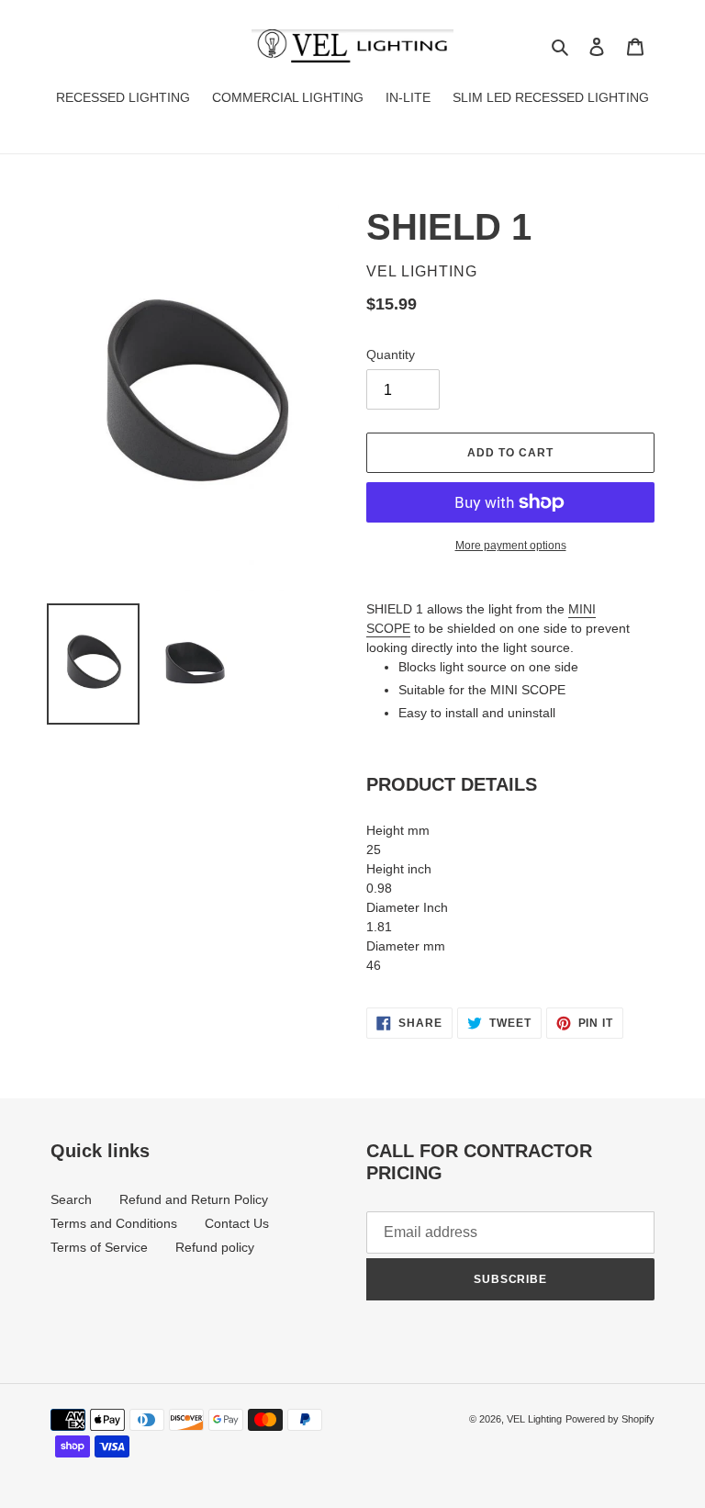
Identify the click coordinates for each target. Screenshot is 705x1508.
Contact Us (237, 1223)
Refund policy (214, 1247)
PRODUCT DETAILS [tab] (451, 784)
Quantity (390, 354)
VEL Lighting (534, 1418)
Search (71, 1199)
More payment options (510, 545)
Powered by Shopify (610, 1418)
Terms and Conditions (113, 1223)
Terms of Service (99, 1247)
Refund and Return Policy (193, 1199)
